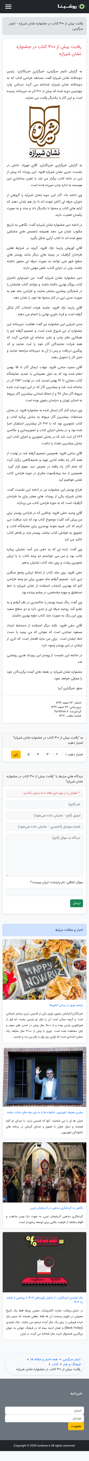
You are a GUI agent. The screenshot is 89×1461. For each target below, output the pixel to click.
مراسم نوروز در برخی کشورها (66, 1005)
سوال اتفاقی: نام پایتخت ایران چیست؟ (56, 882)
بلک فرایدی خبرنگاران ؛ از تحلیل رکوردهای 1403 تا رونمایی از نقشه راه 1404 (45, 1300)
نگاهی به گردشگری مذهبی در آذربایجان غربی (56, 1208)
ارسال (76, 903)
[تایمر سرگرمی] (71, 7)
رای (16, 754)
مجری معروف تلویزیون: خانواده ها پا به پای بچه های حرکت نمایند (45, 1112)
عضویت (76, 1426)
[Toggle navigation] (8, 6)
